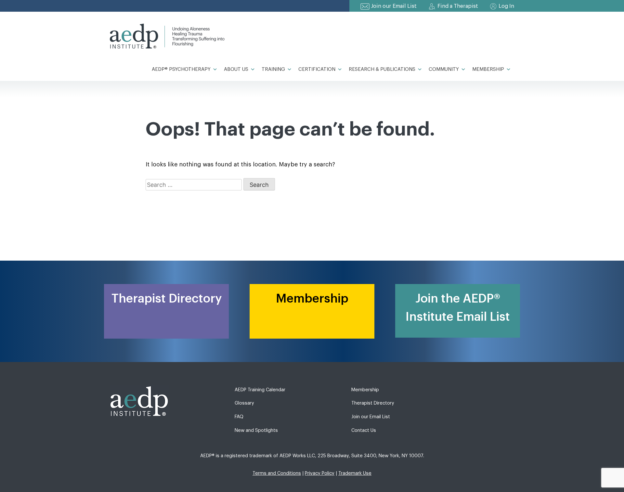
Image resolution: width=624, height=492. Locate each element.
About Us (236, 69)
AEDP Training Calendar (260, 389)
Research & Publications (382, 69)
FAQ (239, 416)
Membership (488, 69)
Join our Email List (394, 6)
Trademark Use (354, 473)
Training (273, 69)
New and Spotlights (256, 430)
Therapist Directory (372, 403)
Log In (506, 6)
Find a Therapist (457, 6)
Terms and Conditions (277, 473)
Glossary (244, 403)
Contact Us (363, 430)
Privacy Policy (319, 473)
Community (444, 69)
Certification (316, 69)
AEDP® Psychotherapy (181, 69)
